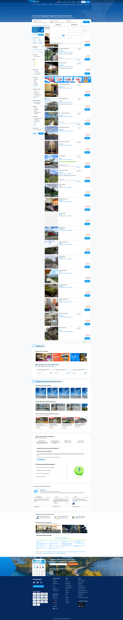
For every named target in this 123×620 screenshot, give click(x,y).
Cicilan (54, 587)
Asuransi (67, 599)
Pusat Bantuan (55, 583)
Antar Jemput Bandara (69, 587)
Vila (66, 595)
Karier (54, 585)
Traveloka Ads (80, 595)
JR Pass (67, 590)
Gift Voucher (67, 602)
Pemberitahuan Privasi (81, 587)
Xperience (67, 592)
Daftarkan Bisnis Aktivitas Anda (83, 592)
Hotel (66, 580)
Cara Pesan (54, 580)
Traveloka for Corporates (82, 580)
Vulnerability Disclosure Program (83, 597)
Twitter (55, 604)
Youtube (55, 602)
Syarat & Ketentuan (81, 588)
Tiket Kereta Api (68, 583)
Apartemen (67, 597)
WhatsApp (56, 608)
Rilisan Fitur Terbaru (56, 590)
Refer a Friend (80, 583)
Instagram (55, 598)
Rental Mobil (67, 588)
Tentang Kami (55, 588)
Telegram (55, 606)
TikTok (55, 600)
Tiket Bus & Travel (68, 585)
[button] (83, 2)
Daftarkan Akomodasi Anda (82, 590)
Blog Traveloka (80, 585)
